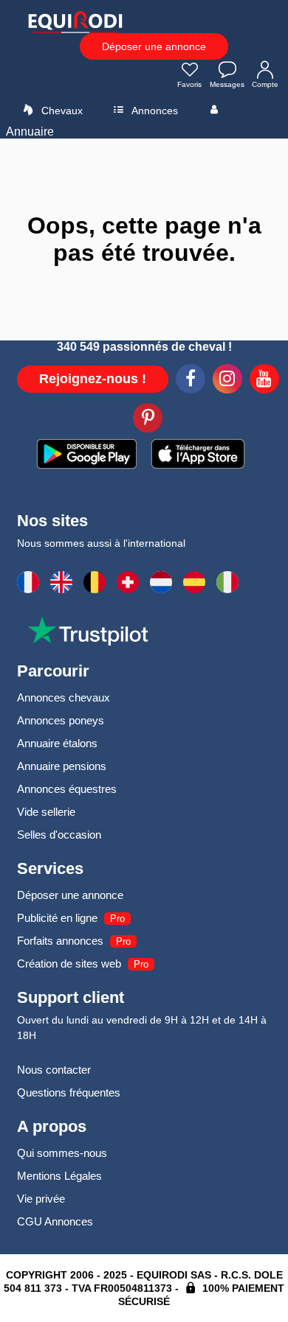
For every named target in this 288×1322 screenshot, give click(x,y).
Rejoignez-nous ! (92, 378)
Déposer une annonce (154, 46)
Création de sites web (69, 963)
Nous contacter (54, 1069)
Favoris (189, 84)
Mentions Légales (59, 1175)
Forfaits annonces (60, 940)
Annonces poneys (60, 720)
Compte (265, 84)
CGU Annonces (55, 1221)
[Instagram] (227, 381)
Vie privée (41, 1198)
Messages (227, 84)
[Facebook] (190, 381)
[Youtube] (264, 381)
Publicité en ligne (57, 918)
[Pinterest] (147, 420)
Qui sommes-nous (62, 1153)
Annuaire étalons (57, 743)
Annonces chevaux (63, 697)
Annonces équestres (67, 789)
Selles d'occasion (59, 834)
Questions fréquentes (68, 1092)
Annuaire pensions (61, 766)
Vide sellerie (46, 811)
